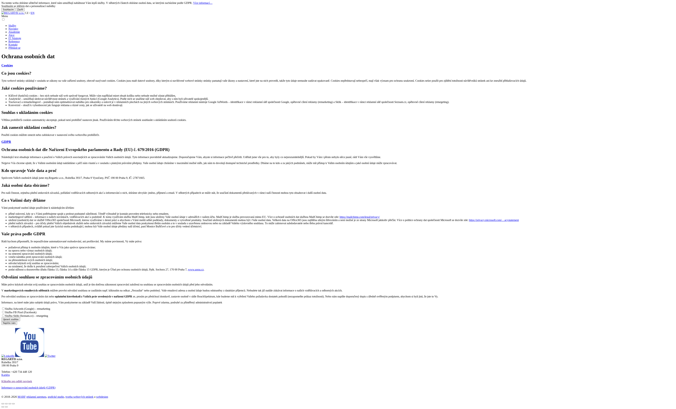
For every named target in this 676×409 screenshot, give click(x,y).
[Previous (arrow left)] (2, 406)
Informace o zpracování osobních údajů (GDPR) (28, 387)
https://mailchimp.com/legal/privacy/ (360, 216)
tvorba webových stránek (79, 396)
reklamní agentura (36, 396)
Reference (14, 41)
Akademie (14, 31)
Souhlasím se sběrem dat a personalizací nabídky (28, 6)
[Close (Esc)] (2, 403)
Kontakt (12, 44)
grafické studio (56, 396)
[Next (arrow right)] (6, 406)
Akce (11, 35)
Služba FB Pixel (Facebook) (20, 312)
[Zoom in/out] (13, 403)
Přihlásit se (14, 47)
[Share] (6, 403)
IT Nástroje (14, 38)
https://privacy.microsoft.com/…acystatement (494, 220)
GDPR (6, 142)
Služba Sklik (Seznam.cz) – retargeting (26, 315)
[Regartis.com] (13, 12)
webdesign (102, 396)
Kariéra (5, 374)
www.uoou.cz (196, 269)
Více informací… (202, 2)
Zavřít (20, 9)
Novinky (13, 28)
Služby (12, 25)
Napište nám (9, 323)
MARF (22, 396)
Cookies (7, 65)
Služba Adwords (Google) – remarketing (27, 308)
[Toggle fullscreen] (9, 403)
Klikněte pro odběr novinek (16, 381)
